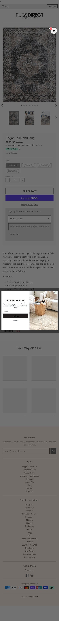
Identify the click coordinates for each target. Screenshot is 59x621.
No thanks (15, 320)
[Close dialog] (55, 293)
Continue (15, 316)
